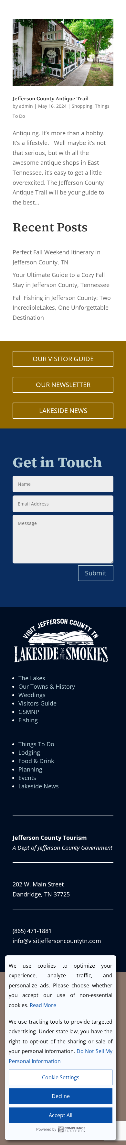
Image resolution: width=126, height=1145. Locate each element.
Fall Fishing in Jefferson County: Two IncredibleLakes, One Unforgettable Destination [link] (62, 307)
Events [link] (27, 778)
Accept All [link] (60, 1115)
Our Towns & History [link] (46, 686)
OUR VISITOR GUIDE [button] (63, 358)
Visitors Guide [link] (37, 703)
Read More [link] (43, 1005)
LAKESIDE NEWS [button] (63, 410)
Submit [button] (95, 573)
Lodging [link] (29, 752)
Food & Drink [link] (36, 761)
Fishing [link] (28, 720)
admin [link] (26, 106)
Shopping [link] (82, 106)
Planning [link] (30, 769)
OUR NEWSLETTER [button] (63, 384)
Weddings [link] (32, 695)
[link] (63, 52)
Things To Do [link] (36, 744)
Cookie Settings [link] (60, 1077)
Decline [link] (61, 1096)
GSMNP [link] (28, 712)
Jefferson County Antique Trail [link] (51, 98)
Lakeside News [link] (38, 786)
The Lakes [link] (31, 678)
